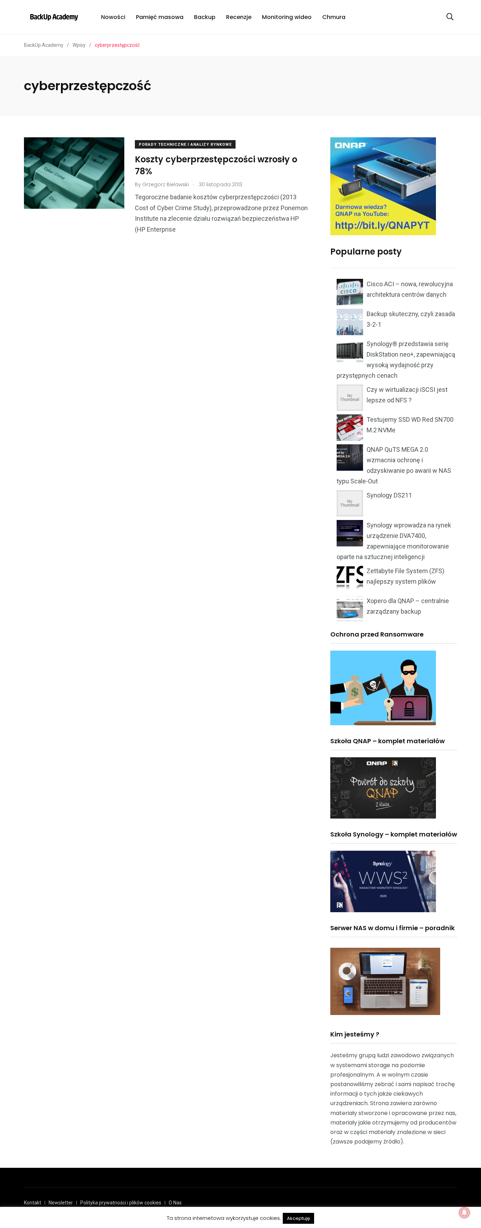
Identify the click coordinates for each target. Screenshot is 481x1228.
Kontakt (32, 1202)
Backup (204, 17)
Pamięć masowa (159, 17)
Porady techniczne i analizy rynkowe (185, 144)
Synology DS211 (389, 495)
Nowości (113, 17)
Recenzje (238, 17)
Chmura (333, 17)
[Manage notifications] (464, 1212)
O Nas (175, 1202)
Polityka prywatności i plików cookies (120, 1202)
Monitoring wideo (287, 17)
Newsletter (61, 1202)
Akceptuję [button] (298, 1218)
